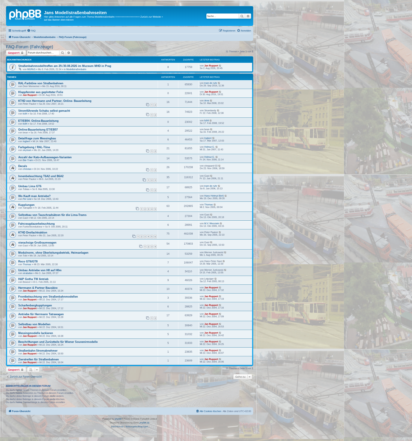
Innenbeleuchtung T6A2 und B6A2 (41, 176)
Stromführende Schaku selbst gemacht (44, 110)
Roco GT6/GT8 (28, 261)
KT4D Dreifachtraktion (32, 232)
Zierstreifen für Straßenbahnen (38, 359)
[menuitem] (31, 30)
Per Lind (27, 199)
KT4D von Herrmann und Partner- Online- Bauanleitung (54, 100)
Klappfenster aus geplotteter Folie (40, 92)
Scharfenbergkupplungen (35, 305)
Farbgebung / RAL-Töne (34, 147)
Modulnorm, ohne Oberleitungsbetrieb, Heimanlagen (53, 252)
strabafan (28, 273)
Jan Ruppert (211, 65)
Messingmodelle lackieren (35, 333)
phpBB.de (144, 422)
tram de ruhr (210, 83)
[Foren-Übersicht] (25, 14)
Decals (22, 166)
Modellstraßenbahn (76, 69)
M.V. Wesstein (211, 223)
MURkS (31, 69)
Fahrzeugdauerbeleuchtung (36, 223)
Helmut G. (209, 147)
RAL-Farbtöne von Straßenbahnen (40, 83)
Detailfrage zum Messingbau (37, 138)
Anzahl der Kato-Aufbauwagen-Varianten (45, 157)
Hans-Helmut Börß (214, 195)
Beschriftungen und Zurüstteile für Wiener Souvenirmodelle (58, 341)
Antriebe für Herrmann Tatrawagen (41, 314)
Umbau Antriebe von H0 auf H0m (40, 270)
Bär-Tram (28, 160)
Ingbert (26, 141)
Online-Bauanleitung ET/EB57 (38, 129)
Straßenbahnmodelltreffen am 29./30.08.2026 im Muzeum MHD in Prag (64, 66)
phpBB (118, 419)
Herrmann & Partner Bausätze (38, 287)
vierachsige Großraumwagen (37, 242)
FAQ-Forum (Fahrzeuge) (29, 46)
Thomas (208, 204)
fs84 (25, 113)
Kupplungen (26, 204)
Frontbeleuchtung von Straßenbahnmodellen (48, 296)
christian (27, 169)
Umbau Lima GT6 (29, 186)
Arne (206, 100)
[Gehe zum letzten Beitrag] (220, 65)
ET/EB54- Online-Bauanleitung (38, 120)
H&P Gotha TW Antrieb (33, 279)
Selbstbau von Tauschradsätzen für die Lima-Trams (52, 215)
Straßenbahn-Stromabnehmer (38, 350)
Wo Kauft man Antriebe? (34, 196)
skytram (27, 150)
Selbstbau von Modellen (34, 324)
